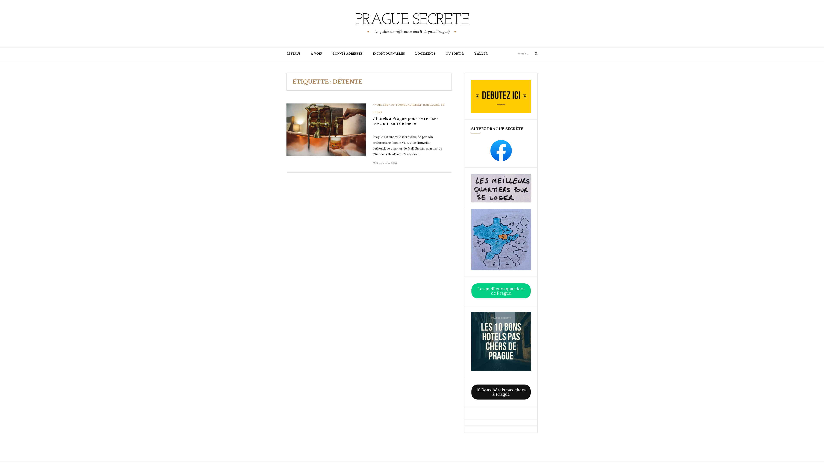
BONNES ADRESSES (348, 53)
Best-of (389, 104)
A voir (377, 104)
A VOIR (316, 53)
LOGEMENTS (425, 53)
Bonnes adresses (409, 104)
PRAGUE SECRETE (412, 20)
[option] (326, 129)
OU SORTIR (455, 53)
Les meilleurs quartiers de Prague (501, 291)
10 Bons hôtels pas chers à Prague (501, 392)
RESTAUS (293, 53)
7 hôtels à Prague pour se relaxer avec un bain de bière (406, 121)
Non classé (431, 104)
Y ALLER (481, 53)
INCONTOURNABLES (389, 53)
